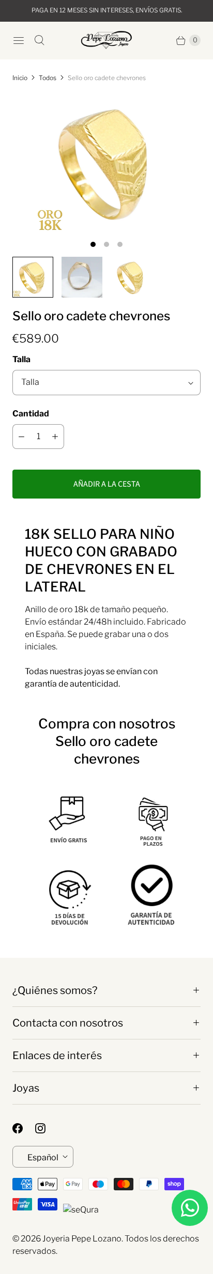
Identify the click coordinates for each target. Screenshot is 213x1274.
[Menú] (18, 40)
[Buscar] (39, 40)
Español (42, 1157)
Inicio (19, 78)
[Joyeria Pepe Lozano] (106, 40)
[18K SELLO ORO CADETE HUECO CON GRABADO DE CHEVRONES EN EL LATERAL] (106, 162)
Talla (21, 359)
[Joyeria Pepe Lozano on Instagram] (46, 1128)
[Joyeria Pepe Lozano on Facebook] (23, 1128)
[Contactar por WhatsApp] (190, 1208)
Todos (47, 78)
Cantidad (30, 413)
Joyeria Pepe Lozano (81, 1239)
